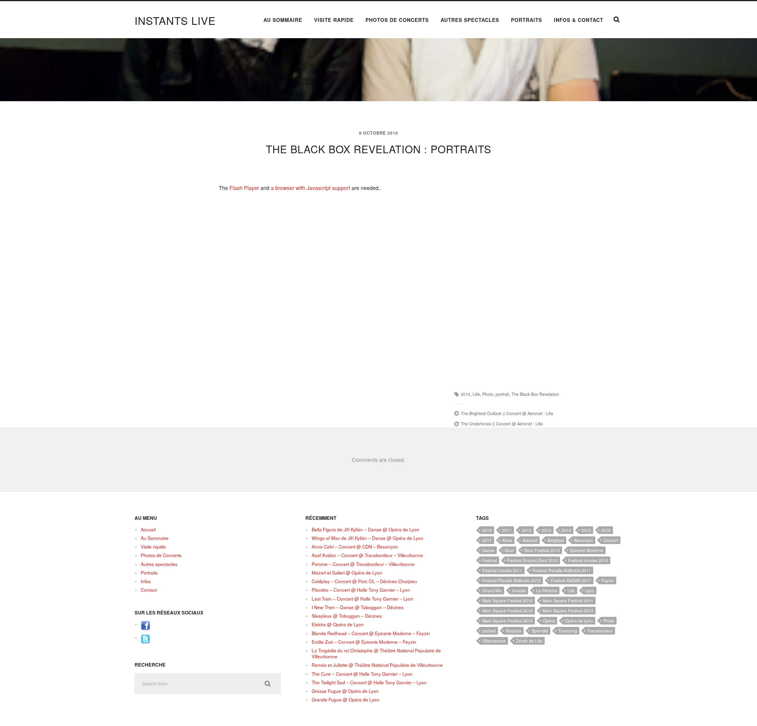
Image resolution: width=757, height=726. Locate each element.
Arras (507, 540)
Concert (610, 540)
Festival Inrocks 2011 (502, 570)
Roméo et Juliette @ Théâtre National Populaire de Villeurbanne (377, 665)
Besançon (583, 540)
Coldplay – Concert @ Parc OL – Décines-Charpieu (364, 581)
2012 (526, 530)
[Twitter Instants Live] (145, 641)
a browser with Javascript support (310, 187)
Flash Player (244, 187)
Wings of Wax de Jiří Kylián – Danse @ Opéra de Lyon (367, 538)
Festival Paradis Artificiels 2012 (511, 580)
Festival (489, 560)
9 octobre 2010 (378, 133)
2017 (487, 540)
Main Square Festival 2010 (507, 601)
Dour (509, 550)
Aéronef (530, 540)
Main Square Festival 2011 (568, 601)
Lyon (589, 590)
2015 (586, 530)
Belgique (556, 540)
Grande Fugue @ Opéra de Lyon (345, 699)
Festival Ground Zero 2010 (532, 560)
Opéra (549, 621)
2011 (507, 530)
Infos (146, 581)
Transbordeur (600, 631)
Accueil (148, 529)
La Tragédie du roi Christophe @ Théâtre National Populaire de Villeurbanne (376, 653)
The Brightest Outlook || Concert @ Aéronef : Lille (507, 413)
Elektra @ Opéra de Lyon (338, 624)
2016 (606, 530)
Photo (487, 394)
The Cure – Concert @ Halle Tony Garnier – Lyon (362, 673)
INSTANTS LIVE (175, 20)
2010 (465, 394)
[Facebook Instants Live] (145, 628)
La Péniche (546, 590)
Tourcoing (567, 631)
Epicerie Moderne (586, 550)
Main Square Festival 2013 (568, 611)
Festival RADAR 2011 (571, 580)
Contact (149, 589)
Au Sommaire (282, 19)
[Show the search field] (616, 19)
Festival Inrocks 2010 (588, 560)
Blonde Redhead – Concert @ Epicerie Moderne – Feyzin (371, 633)
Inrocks (519, 590)
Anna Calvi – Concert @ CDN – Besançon (355, 546)
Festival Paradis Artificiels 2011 (562, 570)
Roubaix (513, 631)
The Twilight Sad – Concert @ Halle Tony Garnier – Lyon (369, 682)
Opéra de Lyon (579, 621)
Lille (476, 394)
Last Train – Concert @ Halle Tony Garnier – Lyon (362, 598)
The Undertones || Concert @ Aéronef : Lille (502, 424)
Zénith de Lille (529, 641)
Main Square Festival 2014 (507, 621)
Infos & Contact (578, 19)
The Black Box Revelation (535, 394)
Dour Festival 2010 (542, 550)
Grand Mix (492, 590)
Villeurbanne (494, 641)
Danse (488, 550)
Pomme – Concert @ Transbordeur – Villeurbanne (363, 564)
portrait (502, 394)
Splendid (540, 631)
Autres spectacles (470, 19)
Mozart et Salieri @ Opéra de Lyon (347, 572)
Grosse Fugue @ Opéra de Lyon (345, 691)
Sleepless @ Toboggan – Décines (347, 615)
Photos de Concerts (397, 19)
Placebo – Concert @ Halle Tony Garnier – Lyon (361, 589)
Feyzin (607, 580)
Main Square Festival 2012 (507, 611)
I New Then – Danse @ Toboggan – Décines (358, 607)
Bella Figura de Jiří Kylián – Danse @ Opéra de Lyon (365, 529)
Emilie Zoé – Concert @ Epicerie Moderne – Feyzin (364, 641)
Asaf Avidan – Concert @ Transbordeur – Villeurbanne (367, 555)
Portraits (526, 19)
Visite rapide (334, 19)
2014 (566, 530)
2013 (546, 530)
